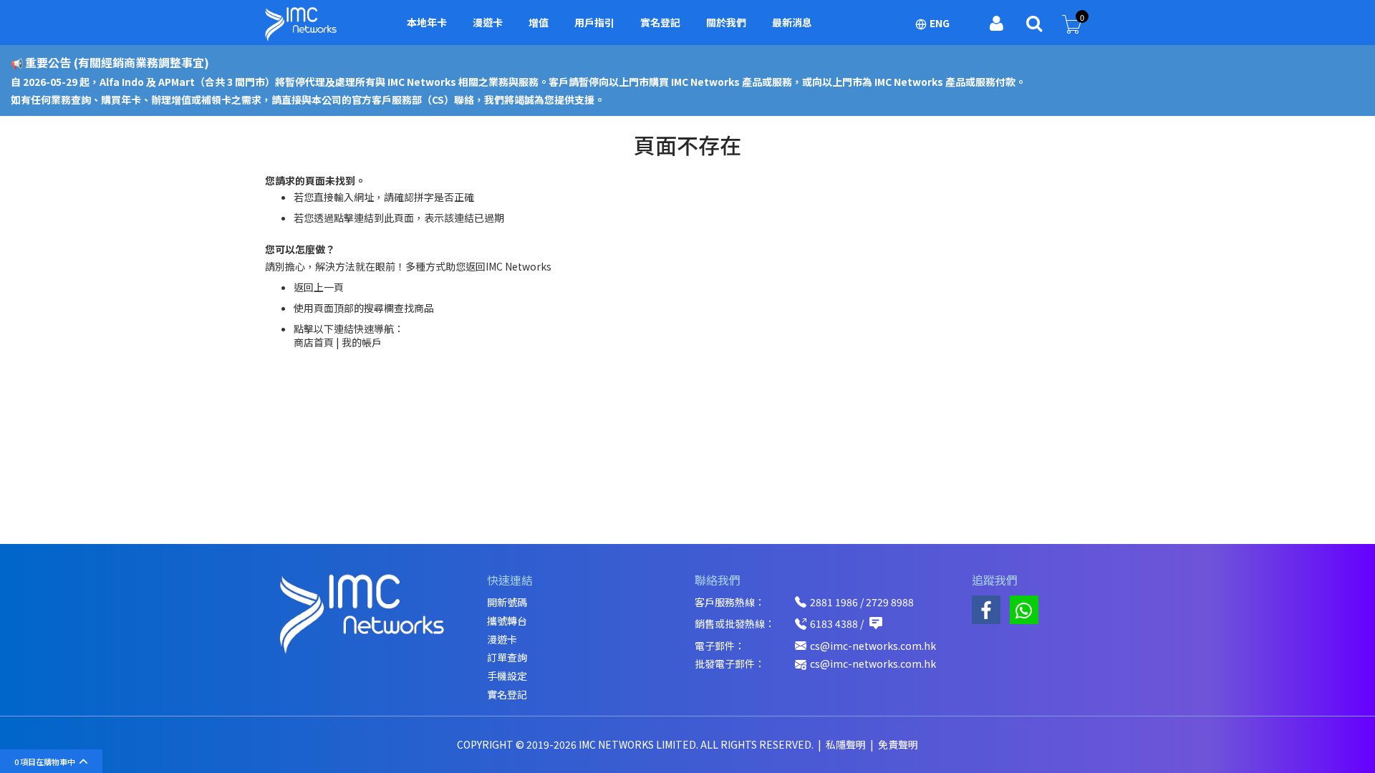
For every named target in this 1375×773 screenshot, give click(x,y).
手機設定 (507, 676)
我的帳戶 (362, 342)
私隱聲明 (847, 744)
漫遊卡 (502, 639)
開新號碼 (507, 602)
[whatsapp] (1024, 609)
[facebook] (986, 609)
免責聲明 (898, 744)
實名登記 (507, 694)
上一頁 (329, 287)
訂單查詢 (507, 657)
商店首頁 (314, 342)
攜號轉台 (507, 621)
